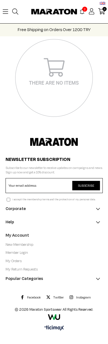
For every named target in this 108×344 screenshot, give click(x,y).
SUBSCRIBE (86, 185)
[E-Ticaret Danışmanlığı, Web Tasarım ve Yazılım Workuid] (54, 317)
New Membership (19, 244)
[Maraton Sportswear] (54, 142)
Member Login (17, 252)
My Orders (14, 261)
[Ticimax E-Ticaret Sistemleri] (54, 328)
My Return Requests (22, 269)
